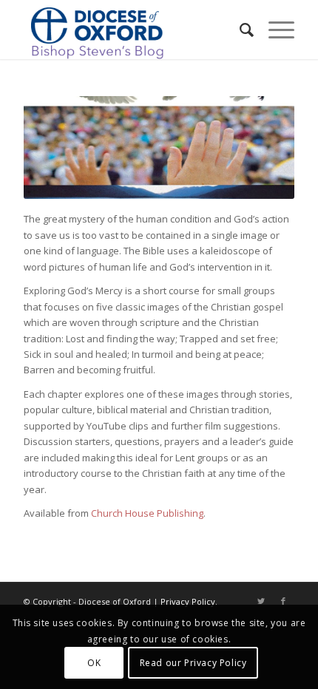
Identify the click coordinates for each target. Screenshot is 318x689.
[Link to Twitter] (261, 601)
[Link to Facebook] (283, 601)
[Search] (239, 29)
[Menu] (274, 29)
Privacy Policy (187, 601)
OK (94, 662)
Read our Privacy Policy (193, 662)
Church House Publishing (147, 513)
